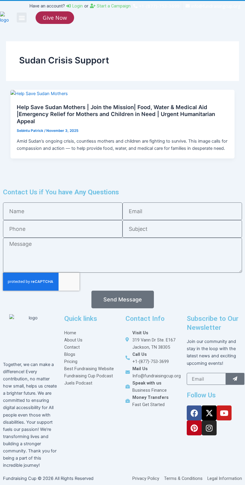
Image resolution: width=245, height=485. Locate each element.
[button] (22, 17)
